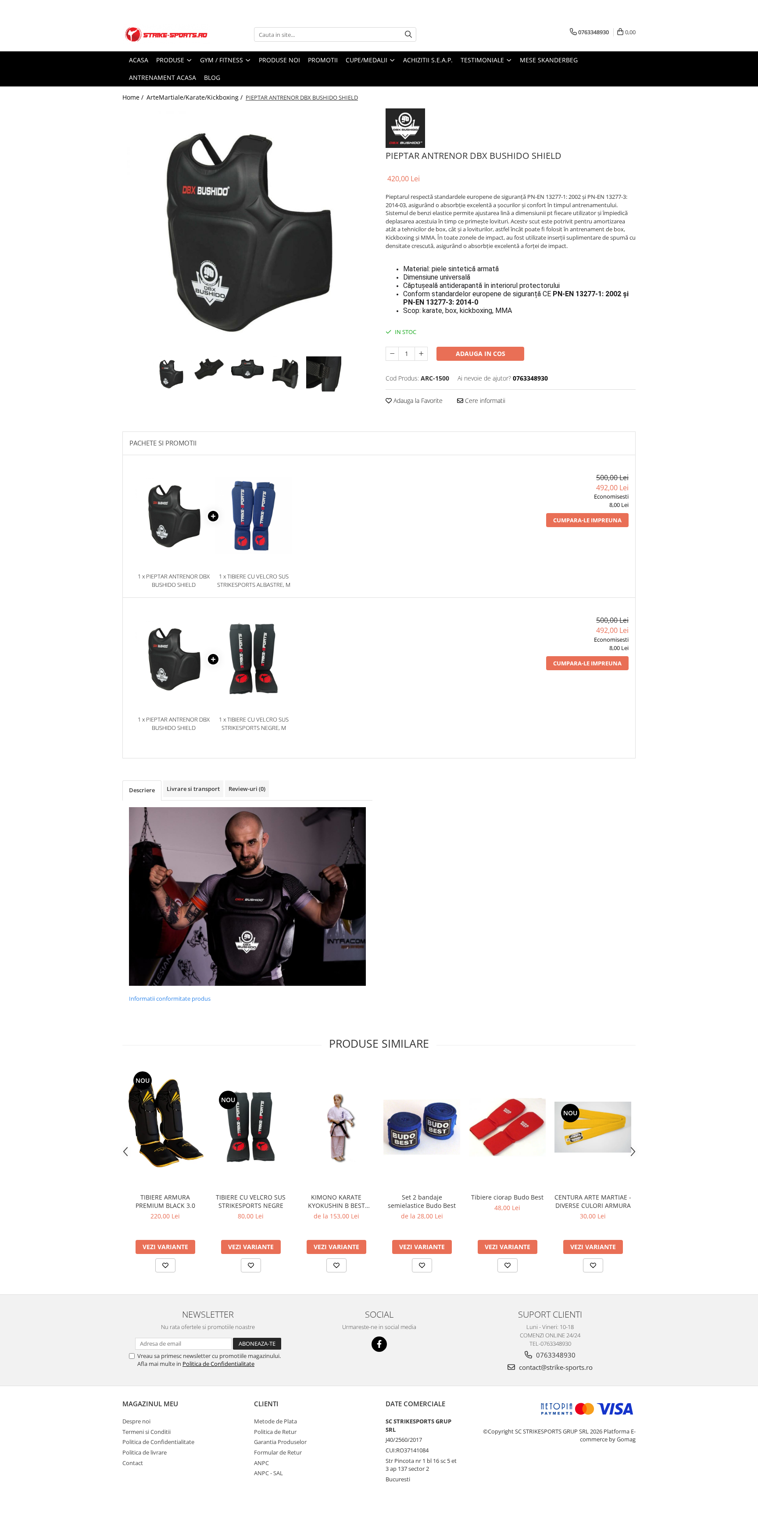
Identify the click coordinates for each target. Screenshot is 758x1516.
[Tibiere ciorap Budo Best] (507, 1127)
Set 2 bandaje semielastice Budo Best (422, 1201)
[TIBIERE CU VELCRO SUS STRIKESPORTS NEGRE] (250, 1127)
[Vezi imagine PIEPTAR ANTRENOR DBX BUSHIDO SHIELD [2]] (248, 369)
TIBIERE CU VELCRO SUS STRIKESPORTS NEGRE (251, 1201)
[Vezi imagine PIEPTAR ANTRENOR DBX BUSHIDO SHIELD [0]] (171, 374)
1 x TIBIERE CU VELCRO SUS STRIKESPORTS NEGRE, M (254, 723)
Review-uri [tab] (247, 789)
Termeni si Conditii (146, 1432)
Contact (132, 1463)
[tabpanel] (247, 231)
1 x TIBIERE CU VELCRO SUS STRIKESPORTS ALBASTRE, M (253, 580)
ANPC (261, 1463)
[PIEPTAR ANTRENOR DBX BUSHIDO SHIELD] (247, 231)
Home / (133, 97)
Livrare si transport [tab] (193, 789)
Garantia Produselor (280, 1442)
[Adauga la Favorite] (165, 1265)
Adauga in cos (480, 353)
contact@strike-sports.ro (555, 1367)
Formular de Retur (278, 1452)
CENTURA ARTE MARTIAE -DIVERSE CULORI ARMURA (592, 1201)
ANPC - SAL (268, 1473)
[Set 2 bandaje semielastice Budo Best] (421, 1127)
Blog (212, 77)
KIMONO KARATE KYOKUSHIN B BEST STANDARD (336, 1201)
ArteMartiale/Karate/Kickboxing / (195, 97)
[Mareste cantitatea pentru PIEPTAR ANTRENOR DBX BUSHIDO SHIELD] (421, 354)
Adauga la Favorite (417, 400)
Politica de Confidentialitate (218, 1364)
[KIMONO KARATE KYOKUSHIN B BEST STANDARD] (336, 1127)
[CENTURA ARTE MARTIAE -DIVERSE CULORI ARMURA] (592, 1127)
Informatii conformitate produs (170, 998)
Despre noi (136, 1421)
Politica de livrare (144, 1452)
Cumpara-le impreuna (587, 520)
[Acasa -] (166, 34)
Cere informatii (484, 400)
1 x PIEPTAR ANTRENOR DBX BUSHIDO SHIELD (174, 580)
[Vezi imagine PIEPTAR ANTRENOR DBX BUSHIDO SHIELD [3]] (286, 374)
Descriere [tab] (142, 790)
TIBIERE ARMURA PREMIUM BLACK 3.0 (165, 1201)
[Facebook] (379, 1344)
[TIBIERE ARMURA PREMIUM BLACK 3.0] (165, 1127)
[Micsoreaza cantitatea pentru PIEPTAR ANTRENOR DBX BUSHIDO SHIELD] (392, 354)
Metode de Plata (275, 1421)
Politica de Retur (275, 1432)
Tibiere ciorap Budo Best (507, 1197)
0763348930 (555, 1355)
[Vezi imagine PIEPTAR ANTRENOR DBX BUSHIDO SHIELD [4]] (324, 374)
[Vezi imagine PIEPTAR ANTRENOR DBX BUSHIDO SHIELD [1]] (209, 369)
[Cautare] (408, 34)
